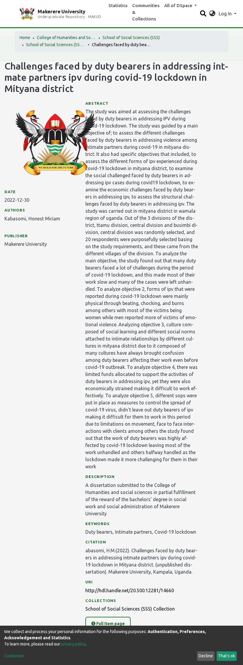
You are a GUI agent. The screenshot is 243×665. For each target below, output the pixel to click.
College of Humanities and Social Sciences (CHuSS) (66, 37)
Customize (14, 655)
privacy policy (73, 644)
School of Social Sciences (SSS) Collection (55, 44)
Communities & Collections (145, 12)
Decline (206, 655)
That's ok (226, 655)
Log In (226, 13)
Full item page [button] (110, 623)
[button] (212, 13)
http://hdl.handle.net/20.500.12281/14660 (129, 590)
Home (25, 37)
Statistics (117, 5)
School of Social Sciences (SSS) (131, 37)
